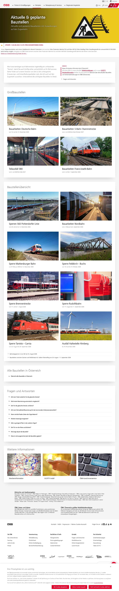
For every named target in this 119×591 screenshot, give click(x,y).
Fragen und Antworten (69, 79)
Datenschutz (53, 543)
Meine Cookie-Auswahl (78, 587)
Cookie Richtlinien (55, 545)
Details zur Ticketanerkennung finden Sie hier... (14, 53)
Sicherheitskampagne (99, 537)
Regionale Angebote (73, 5)
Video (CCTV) (97, 545)
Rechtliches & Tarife (55, 534)
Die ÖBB (9, 534)
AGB (59, 524)
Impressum (66, 524)
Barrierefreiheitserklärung (36, 545)
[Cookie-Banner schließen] (110, 566)
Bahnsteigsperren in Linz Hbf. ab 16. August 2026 (23, 354)
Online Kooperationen (78, 543)
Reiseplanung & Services (54, 5)
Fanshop (9, 540)
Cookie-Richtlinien (98, 582)
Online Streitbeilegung (35, 543)
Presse (9, 545)
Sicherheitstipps (97, 540)
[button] (13, 5)
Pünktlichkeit (32, 540)
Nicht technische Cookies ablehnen (100, 587)
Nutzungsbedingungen (56, 540)
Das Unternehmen (12, 537)
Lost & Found (75, 545)
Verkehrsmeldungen (87, 70)
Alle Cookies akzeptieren (60, 587)
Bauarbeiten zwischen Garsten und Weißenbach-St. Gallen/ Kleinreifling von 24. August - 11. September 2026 (40, 357)
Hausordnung (97, 543)
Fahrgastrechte (54, 537)
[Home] (6, 5)
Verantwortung (33, 534)
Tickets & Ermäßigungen (22, 5)
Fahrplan (38, 5)
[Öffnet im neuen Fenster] (102, 524)
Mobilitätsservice (76, 540)
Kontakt (53, 524)
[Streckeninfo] (1, 45)
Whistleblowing (33, 537)
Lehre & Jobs (11, 543)
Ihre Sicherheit (97, 534)
